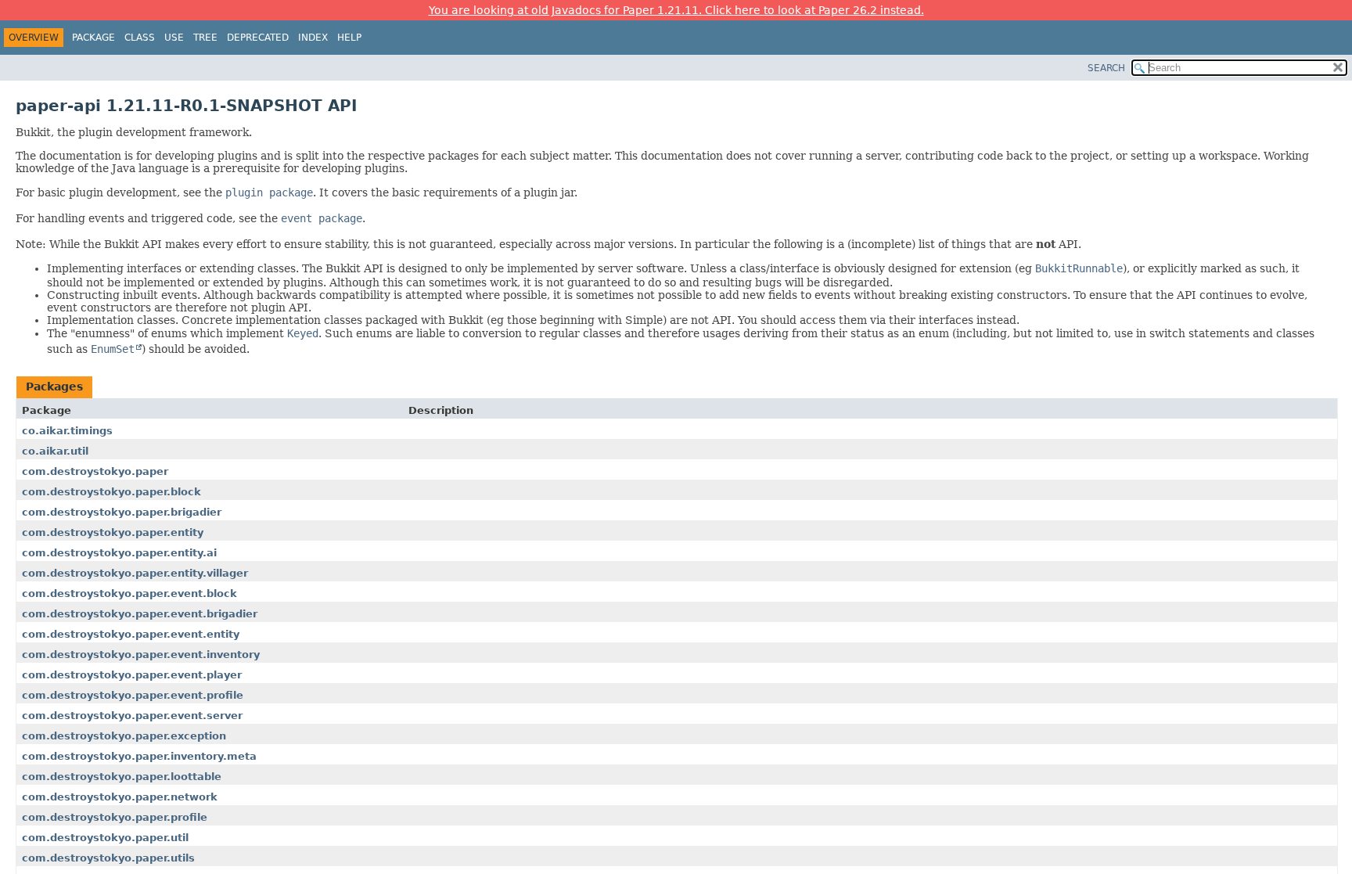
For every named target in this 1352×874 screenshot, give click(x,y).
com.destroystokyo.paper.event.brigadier (139, 614)
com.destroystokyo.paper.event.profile (132, 695)
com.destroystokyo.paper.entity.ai (119, 553)
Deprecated (258, 37)
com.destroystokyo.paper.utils (108, 858)
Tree (205, 37)
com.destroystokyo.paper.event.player (132, 675)
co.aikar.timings (67, 431)
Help (349, 37)
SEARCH (1106, 68)
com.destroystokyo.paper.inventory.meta (139, 756)
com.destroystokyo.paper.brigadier (121, 512)
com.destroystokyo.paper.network (120, 797)
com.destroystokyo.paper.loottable (121, 776)
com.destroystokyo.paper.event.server (132, 715)
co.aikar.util (55, 451)
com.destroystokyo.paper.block (111, 492)
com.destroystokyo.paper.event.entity (130, 634)
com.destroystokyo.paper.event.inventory (141, 654)
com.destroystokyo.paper (95, 471)
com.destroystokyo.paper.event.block (129, 593)
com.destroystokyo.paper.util (105, 837)
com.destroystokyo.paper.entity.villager (135, 573)
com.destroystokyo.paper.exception (124, 736)
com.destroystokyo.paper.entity (112, 532)
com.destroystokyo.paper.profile (114, 817)
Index (313, 37)
